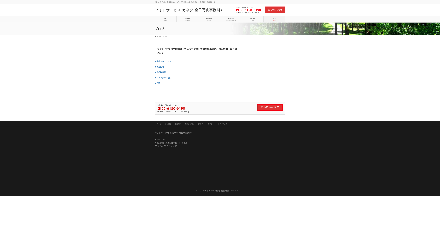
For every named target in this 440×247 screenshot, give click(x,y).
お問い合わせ (276, 10)
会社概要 (168, 124)
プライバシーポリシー (206, 124)
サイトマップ (222, 124)
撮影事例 (178, 124)
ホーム (159, 124)
